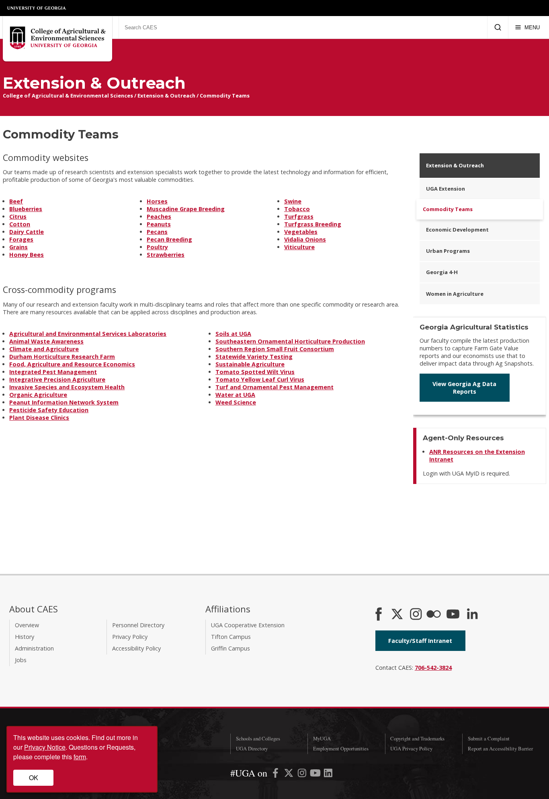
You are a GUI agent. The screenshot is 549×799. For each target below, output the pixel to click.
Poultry (157, 247)
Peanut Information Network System (64, 402)
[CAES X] (398, 614)
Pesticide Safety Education (48, 410)
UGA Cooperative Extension (248, 625)
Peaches (159, 216)
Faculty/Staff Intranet (420, 640)
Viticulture (299, 247)
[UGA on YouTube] (316, 774)
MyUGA (322, 738)
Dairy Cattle (26, 232)
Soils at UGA (233, 333)
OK (33, 777)
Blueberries (25, 209)
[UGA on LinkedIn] (328, 774)
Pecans (157, 232)
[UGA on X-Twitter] (289, 774)
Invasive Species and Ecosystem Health (67, 387)
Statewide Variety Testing (254, 356)
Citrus (18, 216)
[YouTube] (453, 614)
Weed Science (235, 402)
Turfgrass (298, 216)
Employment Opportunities (341, 748)
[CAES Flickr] (433, 614)
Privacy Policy (129, 636)
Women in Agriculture (454, 293)
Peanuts (159, 224)
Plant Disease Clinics (39, 417)
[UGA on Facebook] (276, 774)
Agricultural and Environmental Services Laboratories (87, 333)
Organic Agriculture (38, 394)
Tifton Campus (231, 636)
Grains (18, 247)
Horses (157, 201)
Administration (34, 648)
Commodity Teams (225, 95)
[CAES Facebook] (378, 614)
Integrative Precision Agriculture (57, 379)
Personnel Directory (138, 625)
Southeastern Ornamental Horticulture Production (290, 341)
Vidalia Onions (305, 239)
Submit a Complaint (489, 738)
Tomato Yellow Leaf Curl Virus (259, 379)
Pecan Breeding (169, 239)
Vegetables (301, 232)
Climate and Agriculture (44, 349)
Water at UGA (235, 394)
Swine (292, 201)
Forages (21, 239)
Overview (27, 625)
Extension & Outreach (166, 95)
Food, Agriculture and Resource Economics (72, 364)
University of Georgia (37, 8)
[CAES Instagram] (416, 614)
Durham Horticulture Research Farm (62, 356)
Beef (16, 201)
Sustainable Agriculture (250, 364)
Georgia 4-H (442, 272)
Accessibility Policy (136, 648)
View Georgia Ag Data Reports (464, 387)
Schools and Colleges (258, 738)
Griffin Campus (230, 648)
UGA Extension (445, 188)
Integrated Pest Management (53, 372)
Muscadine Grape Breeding (186, 209)
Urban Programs (448, 250)
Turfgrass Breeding (312, 224)
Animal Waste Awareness (46, 341)
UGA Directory (252, 748)
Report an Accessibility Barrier (500, 748)
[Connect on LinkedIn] (472, 614)
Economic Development (457, 229)
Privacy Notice (45, 747)
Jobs (21, 660)
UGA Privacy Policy (411, 748)
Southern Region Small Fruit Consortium (274, 349)
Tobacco (297, 209)
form (80, 756)
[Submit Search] (497, 27)
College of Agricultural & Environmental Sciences (68, 95)
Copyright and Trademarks (417, 738)
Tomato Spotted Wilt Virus (255, 372)
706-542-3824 (433, 667)
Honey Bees (26, 254)
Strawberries (165, 254)
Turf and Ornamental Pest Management (274, 387)
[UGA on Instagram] (302, 774)
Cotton (19, 224)
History (24, 636)
